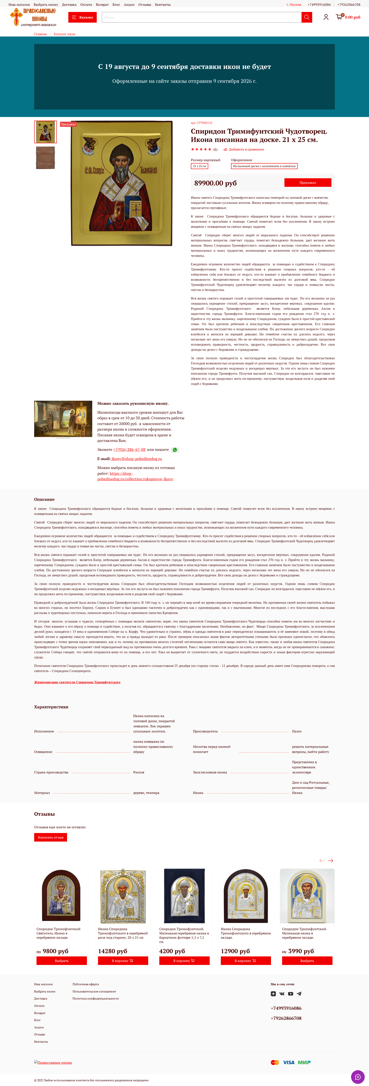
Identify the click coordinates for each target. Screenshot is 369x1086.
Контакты (163, 4)
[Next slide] (176, 183)
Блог (116, 4)
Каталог (86, 17)
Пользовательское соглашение (94, 991)
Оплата (86, 4)
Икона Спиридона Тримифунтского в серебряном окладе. (246, 933)
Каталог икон (64, 34)
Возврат (102, 4)
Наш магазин (19, 4)
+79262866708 (348, 4)
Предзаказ (308, 182)
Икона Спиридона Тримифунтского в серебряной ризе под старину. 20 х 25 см (123, 933)
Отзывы (144, 4)
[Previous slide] (67, 183)
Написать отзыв (50, 837)
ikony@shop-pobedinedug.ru (136, 458)
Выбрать (62, 960)
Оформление (241, 160)
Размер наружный (205, 160)
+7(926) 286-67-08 (129, 449)
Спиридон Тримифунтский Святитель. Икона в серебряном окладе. (59, 933)
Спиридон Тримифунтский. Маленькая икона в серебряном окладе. (304, 933)
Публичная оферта (86, 984)
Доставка (69, 4)
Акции (129, 4)
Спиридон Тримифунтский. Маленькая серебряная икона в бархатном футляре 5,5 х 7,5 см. (184, 935)
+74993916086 (319, 4)
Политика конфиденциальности (96, 998)
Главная (40, 34)
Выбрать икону (46, 4)
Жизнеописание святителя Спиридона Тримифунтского (77, 682)
